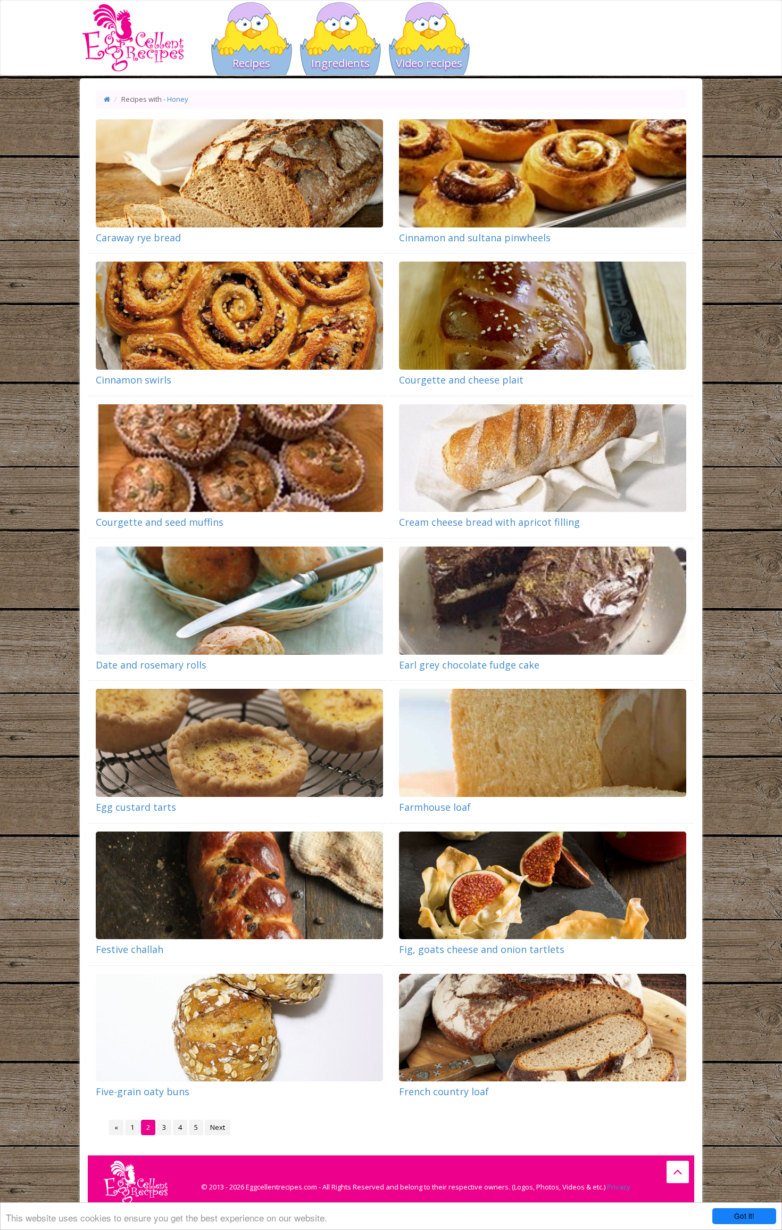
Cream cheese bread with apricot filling (489, 522)
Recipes (251, 63)
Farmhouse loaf (435, 807)
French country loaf (444, 1091)
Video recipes (429, 63)
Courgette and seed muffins (159, 522)
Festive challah (129, 949)
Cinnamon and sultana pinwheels (475, 237)
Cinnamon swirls (133, 379)
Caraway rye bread (138, 237)
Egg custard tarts (136, 807)
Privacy (618, 1187)
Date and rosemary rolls (151, 664)
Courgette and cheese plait (461, 379)
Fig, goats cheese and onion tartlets (481, 949)
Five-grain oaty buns (142, 1091)
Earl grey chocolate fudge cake (469, 664)
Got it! (744, 1215)
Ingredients (340, 63)
